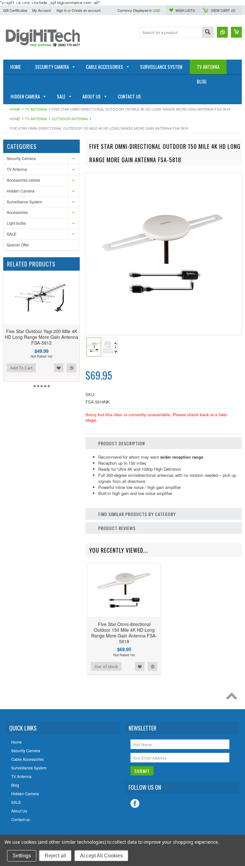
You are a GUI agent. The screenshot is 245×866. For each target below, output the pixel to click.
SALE (12, 234)
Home (15, 109)
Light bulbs (16, 223)
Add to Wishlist (58, 367)
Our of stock (106, 666)
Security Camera (21, 158)
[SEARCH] (207, 32)
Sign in (61, 10)
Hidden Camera (20, 190)
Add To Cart (21, 368)
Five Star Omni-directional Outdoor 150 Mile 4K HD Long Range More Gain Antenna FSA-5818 (124, 633)
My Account (41, 10)
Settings (21, 855)
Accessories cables (23, 180)
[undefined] (162, 312)
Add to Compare (71, 367)
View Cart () (223, 10)
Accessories (17, 212)
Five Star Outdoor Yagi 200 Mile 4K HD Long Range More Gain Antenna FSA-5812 (41, 337)
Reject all (55, 855)
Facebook (134, 803)
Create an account (86, 10)
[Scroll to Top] (233, 698)
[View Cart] (236, 32)
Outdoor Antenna (70, 118)
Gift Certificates (15, 10)
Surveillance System (24, 201)
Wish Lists (185, 10)
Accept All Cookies (101, 855)
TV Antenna (36, 109)
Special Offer (18, 244)
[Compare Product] (222, 32)
